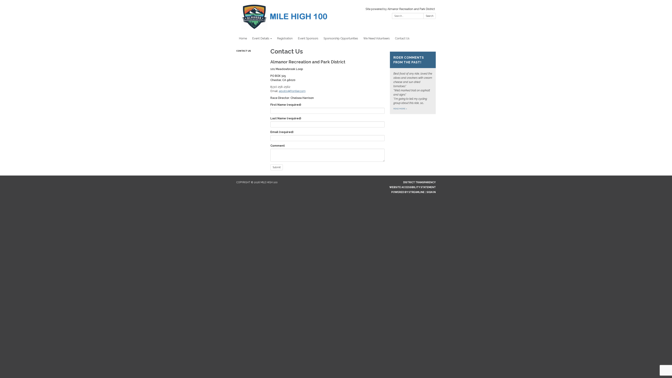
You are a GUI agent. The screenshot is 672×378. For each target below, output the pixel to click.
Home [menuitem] (243, 38)
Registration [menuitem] (285, 38)
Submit (277, 167)
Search (429, 16)
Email (281, 132)
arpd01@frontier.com (292, 91)
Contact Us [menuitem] (402, 38)
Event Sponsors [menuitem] (308, 38)
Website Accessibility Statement (412, 187)
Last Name (285, 118)
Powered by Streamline (408, 192)
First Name (285, 104)
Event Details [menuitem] (260, 38)
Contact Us (243, 51)
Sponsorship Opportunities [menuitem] (341, 38)
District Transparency (419, 182)
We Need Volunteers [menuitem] (376, 38)
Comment (277, 145)
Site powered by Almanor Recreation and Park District (400, 9)
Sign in (431, 192)
